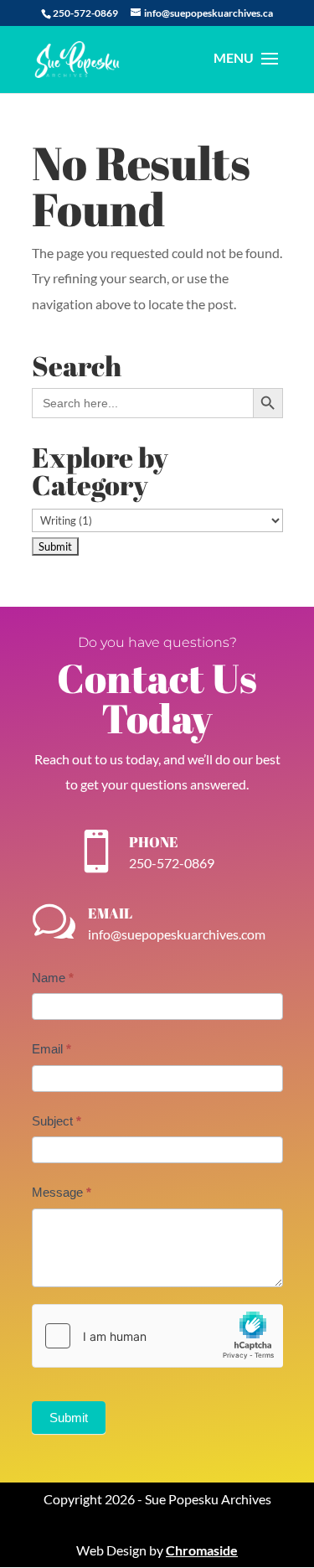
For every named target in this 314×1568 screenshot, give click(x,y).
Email (51, 1049)
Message (61, 1192)
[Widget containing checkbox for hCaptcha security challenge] (157, 1336)
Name (53, 977)
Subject (56, 1121)
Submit (68, 1417)
